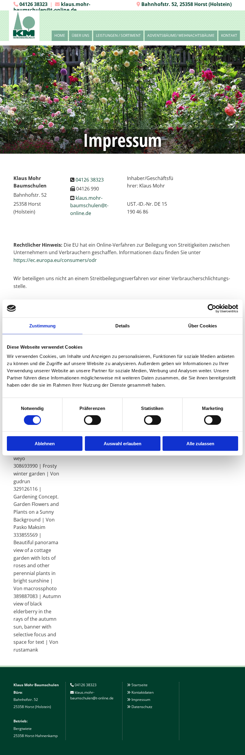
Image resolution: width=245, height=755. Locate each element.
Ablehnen (45, 443)
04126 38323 (33, 4)
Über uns (80, 35)
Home (59, 35)
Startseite (139, 684)
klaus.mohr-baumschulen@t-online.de (51, 7)
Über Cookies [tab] (202, 325)
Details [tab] (122, 325)
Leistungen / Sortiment (118, 35)
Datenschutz (141, 706)
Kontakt (229, 35)
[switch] (92, 420)
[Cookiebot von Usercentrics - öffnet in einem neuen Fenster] (212, 308)
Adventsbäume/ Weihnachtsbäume (181, 35)
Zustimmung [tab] (42, 325)
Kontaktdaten (142, 692)
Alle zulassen (200, 443)
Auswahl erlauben (122, 443)
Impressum (140, 699)
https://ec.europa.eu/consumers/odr (55, 260)
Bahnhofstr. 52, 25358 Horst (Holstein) (186, 4)
